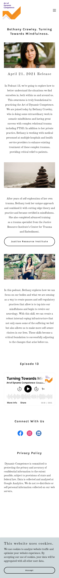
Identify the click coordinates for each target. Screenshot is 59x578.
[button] (54, 10)
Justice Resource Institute (29, 241)
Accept (29, 570)
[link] (12, 10)
